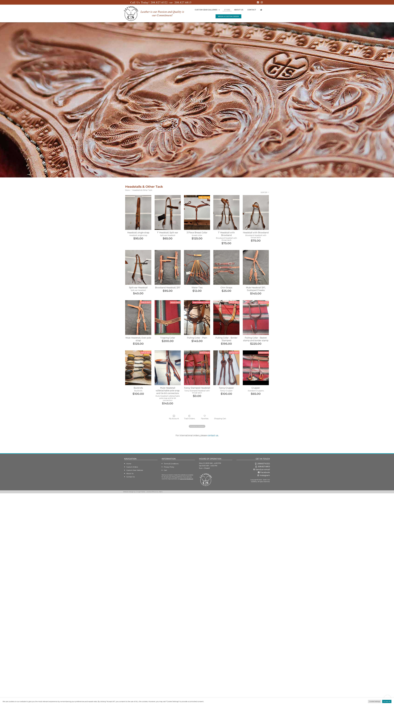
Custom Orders (132, 467)
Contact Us (130, 477)
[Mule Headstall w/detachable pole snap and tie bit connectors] (168, 367)
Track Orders (189, 419)
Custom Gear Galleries (206, 10)
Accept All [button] (386, 701)
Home (128, 464)
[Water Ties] (197, 267)
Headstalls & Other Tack (142, 190)
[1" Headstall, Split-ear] (168, 212)
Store (227, 10)
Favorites (204, 419)
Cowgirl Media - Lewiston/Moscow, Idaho (149, 492)
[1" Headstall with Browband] (226, 212)
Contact (251, 10)
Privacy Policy (169, 467)
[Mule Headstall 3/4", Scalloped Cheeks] (256, 267)
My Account (174, 419)
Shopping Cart (220, 419)
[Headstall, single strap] (138, 212)
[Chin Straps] (226, 267)
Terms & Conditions (171, 464)
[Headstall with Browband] (256, 212)
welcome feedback (186, 479)
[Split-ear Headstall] (138, 267)
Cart (165, 470)
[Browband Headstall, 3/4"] (168, 267)
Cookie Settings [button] (374, 701)
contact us (212, 435)
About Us (238, 10)
